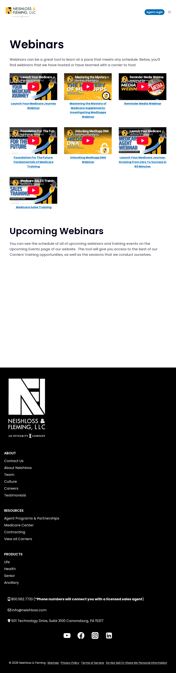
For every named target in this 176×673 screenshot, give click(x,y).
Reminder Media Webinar (142, 104)
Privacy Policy (70, 663)
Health (10, 568)
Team (9, 474)
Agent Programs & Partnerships (31, 518)
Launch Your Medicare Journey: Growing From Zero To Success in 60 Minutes (142, 162)
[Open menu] (169, 12)
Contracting (14, 532)
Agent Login (154, 12)
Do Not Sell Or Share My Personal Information (136, 663)
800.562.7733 (22, 599)
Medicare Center (19, 525)
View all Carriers (18, 539)
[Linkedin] (109, 635)
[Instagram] (95, 635)
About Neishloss (18, 467)
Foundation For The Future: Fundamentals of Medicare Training (33, 162)
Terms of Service (92, 663)
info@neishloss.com (29, 610)
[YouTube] (67, 635)
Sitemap (53, 663)
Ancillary (11, 582)
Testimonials (15, 495)
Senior (9, 575)
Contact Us (14, 460)
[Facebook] (81, 635)
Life (7, 562)
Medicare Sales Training (33, 207)
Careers (11, 488)
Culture (10, 481)
